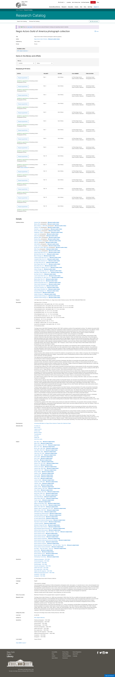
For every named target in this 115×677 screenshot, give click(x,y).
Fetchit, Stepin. (37, 461)
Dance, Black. (37, 550)
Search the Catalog (22, 21)
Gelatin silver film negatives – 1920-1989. (43, 571)
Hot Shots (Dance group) (39, 516)
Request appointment (23, 77)
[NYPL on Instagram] (103, 652)
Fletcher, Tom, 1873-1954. (40, 463)
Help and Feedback (109, 675)
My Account (61, 2)
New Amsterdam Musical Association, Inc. (43, 528)
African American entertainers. (40, 538)
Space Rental (55, 658)
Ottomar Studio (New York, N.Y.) (41, 282)
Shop (98, 2)
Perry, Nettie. (37, 490)
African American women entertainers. (42, 546)
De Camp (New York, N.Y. (39, 262)
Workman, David (37, 250)
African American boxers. (39, 553)
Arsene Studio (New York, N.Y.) (41, 252)
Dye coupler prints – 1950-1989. (41, 569)
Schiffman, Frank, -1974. (39, 495)
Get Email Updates (85, 2)
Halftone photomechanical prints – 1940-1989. (44, 572)
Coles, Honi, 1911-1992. (39, 453)
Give (85, 7)
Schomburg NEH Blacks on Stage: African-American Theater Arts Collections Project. (52, 423)
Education (70, 7)
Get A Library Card (76, 2)
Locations (69, 2)
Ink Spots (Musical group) (39, 518)
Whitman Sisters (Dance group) (41, 530)
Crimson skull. (37, 430)
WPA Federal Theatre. (39, 511)
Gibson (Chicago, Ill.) (38, 269)
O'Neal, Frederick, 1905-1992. (40, 488)
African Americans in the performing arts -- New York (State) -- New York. (50, 545)
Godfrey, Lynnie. (37, 473)
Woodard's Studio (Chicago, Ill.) (41, 297)
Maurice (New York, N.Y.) (39, 279)
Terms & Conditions (66, 656)
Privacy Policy (65, 651)
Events (76, 7)
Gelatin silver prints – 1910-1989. (41, 567)
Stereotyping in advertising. (40, 556)
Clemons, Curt (37, 227)
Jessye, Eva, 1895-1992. (39, 481)
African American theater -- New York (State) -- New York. (47, 531)
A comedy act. (37, 425)
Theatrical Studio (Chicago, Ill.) (41, 295)
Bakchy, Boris (37, 224)
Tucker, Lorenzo (37, 245)
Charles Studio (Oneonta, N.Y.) (41, 260)
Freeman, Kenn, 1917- (39, 470)
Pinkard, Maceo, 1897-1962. (40, 491)
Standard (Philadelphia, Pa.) (40, 290)
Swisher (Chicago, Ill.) (39, 294)
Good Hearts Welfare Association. (41, 515)
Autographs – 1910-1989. (39, 576)
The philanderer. (37, 434)
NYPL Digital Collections (39, 617)
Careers (53, 656)
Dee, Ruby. (36, 460)
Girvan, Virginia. (37, 471)
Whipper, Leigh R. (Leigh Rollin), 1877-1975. (43, 508)
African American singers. (39, 541)
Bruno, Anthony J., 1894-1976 (40, 225)
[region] (57, 142)
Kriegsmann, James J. (39, 232)
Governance (65, 658)
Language (75, 656)
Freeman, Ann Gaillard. (39, 466)
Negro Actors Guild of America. (41, 526)
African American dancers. (40, 536)
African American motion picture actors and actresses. (46, 540)
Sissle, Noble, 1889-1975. (39, 498)
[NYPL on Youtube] (106, 652)
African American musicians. (40, 543)
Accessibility (54, 651)
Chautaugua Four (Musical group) (41, 513)
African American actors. (39, 533)
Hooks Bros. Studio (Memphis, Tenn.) (42, 272)
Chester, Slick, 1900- (38, 451)
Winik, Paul (36, 249)
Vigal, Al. (36, 501)
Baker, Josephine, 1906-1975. (40, 445)
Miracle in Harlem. (38, 432)
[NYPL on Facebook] (97, 652)
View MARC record (21, 642)
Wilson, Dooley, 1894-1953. (40, 510)
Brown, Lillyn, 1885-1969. (39, 448)
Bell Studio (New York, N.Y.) (40, 254)
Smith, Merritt (37, 244)
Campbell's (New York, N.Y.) (40, 259)
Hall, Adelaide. (37, 476)
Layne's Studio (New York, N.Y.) (41, 275)
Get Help (90, 7)
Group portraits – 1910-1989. (40, 562)
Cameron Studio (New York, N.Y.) (41, 257)
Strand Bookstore (38, 292)
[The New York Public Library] (21, 4)
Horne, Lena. (37, 478)
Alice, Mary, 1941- (38, 441)
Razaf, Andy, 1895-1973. (39, 493)
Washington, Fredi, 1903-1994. (41, 505)
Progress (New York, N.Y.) (40, 285)
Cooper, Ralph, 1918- (38, 455)
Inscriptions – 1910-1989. (39, 574)
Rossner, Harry (37, 239)
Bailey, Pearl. (37, 443)
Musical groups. (37, 551)
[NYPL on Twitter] (100, 652)
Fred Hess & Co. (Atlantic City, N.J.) (42, 267)
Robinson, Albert (37, 237)
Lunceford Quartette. (38, 523)
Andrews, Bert (37, 222)
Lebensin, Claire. (37, 483)
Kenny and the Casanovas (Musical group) (43, 520)
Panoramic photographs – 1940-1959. (42, 566)
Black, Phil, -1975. (38, 446)
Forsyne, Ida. (37, 465)
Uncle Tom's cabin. (38, 439)
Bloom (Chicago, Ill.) (38, 255)
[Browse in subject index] (49, 441)
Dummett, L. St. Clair (38, 229)
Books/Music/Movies (54, 7)
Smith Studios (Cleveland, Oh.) (41, 289)
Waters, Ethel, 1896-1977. (39, 506)
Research (64, 7)
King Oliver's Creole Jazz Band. (41, 521)
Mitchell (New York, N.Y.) (39, 280)
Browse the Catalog (34, 21)
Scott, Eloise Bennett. (38, 496)
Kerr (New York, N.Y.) (38, 274)
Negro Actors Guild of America (40, 39)
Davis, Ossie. (37, 458)
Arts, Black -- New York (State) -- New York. (43, 548)
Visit (81, 7)
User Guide (29, 27)
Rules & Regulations (77, 651)
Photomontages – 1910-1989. (40, 564)
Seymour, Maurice (38, 240)
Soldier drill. (36, 437)
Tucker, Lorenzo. (37, 500)
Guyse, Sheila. (37, 475)
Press (53, 654)
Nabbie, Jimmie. (37, 486)
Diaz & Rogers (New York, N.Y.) (41, 264)
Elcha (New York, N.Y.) (39, 265)
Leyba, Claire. (37, 485)
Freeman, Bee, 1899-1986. (40, 468)
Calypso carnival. (38, 429)
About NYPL (75, 654)
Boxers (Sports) (37, 555)
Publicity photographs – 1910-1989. (42, 559)
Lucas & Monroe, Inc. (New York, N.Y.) (42, 277)
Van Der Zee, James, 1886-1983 (41, 247)
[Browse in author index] (54, 39)
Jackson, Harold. (38, 480)
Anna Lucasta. (37, 427)
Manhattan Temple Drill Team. (40, 525)
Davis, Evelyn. (37, 456)
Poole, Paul (36, 235)
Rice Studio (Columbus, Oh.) (40, 287)
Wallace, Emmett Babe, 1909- (40, 503)
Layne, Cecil (37, 234)
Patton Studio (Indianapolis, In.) (41, 284)
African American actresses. (40, 535)
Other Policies (65, 654)
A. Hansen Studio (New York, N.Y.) (41, 270)
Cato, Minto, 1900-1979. (39, 450)
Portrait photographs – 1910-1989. (41, 560)
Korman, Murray (37, 230)
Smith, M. (36, 242)
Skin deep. (36, 435)
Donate (93, 2)
